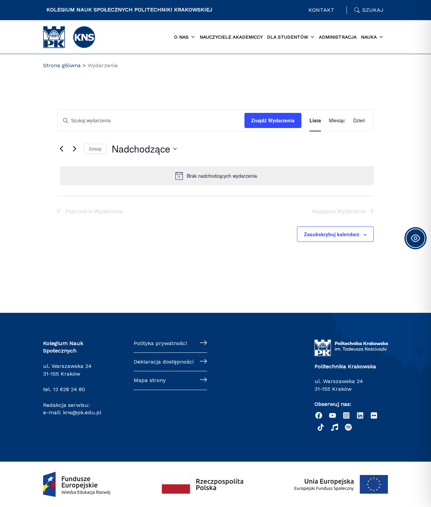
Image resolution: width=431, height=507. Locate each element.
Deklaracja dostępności (164, 361)
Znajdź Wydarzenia (273, 120)
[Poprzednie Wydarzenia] (61, 149)
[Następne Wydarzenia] (74, 149)
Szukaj (373, 10)
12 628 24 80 (69, 389)
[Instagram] (346, 415)
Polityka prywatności (160, 343)
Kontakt (321, 10)
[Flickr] (374, 415)
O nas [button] (181, 37)
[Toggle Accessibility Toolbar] (415, 238)
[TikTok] (321, 427)
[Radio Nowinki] (334, 427)
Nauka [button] (369, 37)
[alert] (217, 175)
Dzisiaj (95, 149)
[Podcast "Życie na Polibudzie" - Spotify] (348, 427)
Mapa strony (150, 380)
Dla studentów (287, 37)
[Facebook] (318, 415)
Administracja (338, 37)
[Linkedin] (360, 415)
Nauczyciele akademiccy (231, 37)
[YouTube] (332, 415)
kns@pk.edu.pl (82, 412)
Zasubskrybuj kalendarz (331, 234)
